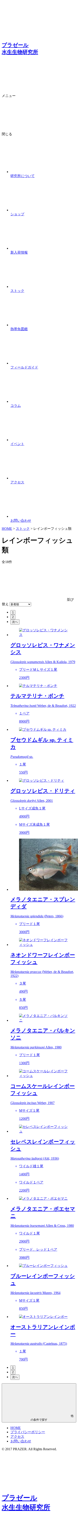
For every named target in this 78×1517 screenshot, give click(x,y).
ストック (23, 528)
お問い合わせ (20, 1441)
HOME (7, 528)
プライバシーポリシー (27, 1432)
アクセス (17, 1436)
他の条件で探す (52, 1417)
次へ (15, 621)
